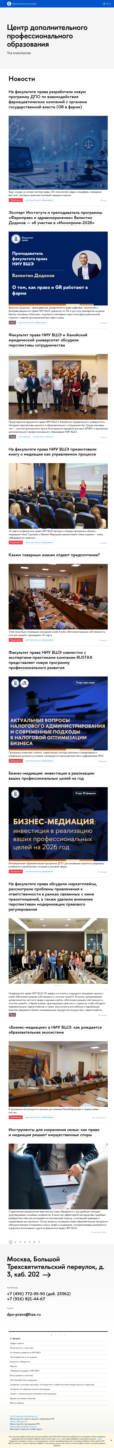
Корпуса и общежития (20, 1361)
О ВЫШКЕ (15, 1338)
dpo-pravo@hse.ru (24, 1314)
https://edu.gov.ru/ (18, 1421)
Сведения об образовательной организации (30, 1389)
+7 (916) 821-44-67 (26, 1299)
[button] (11, 951)
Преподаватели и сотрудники (23, 1357)
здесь (59, 1439)
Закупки (13, 1366)
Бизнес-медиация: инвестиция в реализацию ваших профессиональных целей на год (51, 775)
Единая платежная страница (22, 1398)
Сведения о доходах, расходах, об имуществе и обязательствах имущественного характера (52, 1384)
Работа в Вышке (17, 1403)
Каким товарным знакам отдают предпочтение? (54, 555)
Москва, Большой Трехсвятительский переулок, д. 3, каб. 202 (55, 1266)
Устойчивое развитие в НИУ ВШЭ (25, 1352)
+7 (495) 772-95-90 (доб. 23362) (39, 1294)
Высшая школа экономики (25, 3)
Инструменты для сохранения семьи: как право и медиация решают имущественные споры (54, 1132)
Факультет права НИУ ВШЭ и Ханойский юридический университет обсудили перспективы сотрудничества (48, 340)
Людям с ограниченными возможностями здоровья (33, 1393)
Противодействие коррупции (23, 1380)
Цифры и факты (17, 1343)
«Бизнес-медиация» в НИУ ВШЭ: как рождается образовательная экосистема (55, 1029)
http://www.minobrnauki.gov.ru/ (24, 1416)
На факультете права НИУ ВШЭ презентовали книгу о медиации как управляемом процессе (52, 451)
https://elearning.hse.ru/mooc (23, 1426)
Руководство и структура (21, 1347)
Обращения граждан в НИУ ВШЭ (24, 1370)
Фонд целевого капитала (21, 1375)
